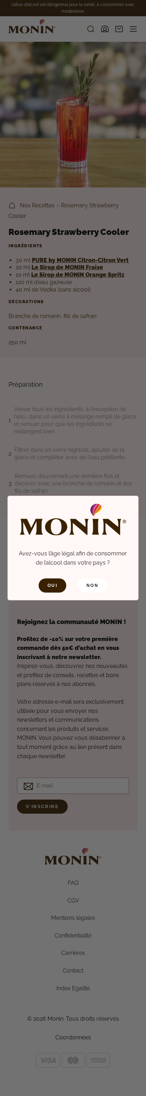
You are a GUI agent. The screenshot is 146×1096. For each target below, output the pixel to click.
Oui (52, 585)
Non (92, 585)
